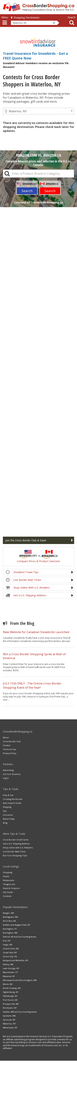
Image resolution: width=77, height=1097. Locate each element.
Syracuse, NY (9, 1019)
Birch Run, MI (9, 920)
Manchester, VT (10, 972)
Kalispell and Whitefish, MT (15, 960)
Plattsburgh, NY (10, 996)
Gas (4, 811)
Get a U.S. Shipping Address (29, 595)
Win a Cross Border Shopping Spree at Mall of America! (34, 656)
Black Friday (9, 818)
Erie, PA (6, 940)
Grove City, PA (10, 956)
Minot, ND (8, 984)
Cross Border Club (12, 741)
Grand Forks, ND (11, 948)
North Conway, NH (12, 988)
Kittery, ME (8, 964)
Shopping (7, 872)
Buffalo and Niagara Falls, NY (16, 924)
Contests (7, 896)
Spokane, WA (9, 1015)
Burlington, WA (10, 932)
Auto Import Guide (12, 803)
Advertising (8, 770)
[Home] (38, 7)
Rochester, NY (10, 1007)
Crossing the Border (13, 799)
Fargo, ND (7, 944)
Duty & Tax (8, 795)
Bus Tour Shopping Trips (15, 855)
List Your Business (11, 774)
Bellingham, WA (10, 917)
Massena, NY (9, 976)
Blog (5, 822)
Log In (6, 778)
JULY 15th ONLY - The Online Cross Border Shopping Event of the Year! (32, 685)
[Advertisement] (38, 370)
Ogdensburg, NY (10, 992)
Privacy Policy (9, 753)
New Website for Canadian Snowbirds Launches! (36, 632)
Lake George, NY (11, 968)
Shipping (7, 807)
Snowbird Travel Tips (25, 572)
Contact (6, 745)
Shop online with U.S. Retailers (18, 847)
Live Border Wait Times (27, 580)
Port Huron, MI (10, 1000)
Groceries (8, 814)
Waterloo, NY (9, 1023)
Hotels (6, 876)
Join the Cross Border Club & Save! (25, 540)
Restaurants (8, 880)
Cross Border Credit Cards (15, 839)
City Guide (8, 892)
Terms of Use (9, 749)
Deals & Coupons (11, 888)
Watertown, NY (10, 1027)
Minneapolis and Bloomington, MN (20, 980)
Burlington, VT (10, 928)
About (6, 737)
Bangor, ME (8, 913)
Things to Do (9, 884)
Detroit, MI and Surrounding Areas (19, 936)
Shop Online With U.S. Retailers (31, 587)
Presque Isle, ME (11, 1003)
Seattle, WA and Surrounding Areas (20, 1011)
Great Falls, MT (10, 952)
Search (27, 190)
